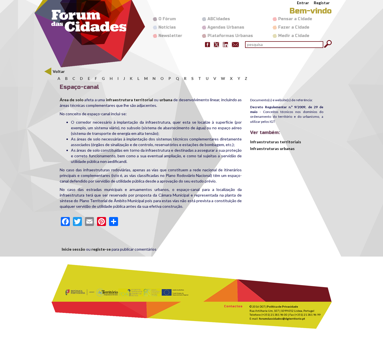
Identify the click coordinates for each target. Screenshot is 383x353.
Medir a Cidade (293, 35)
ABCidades (218, 19)
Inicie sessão (73, 249)
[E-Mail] (235, 44)
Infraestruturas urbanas (272, 148)
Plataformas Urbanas (230, 35)
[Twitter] (216, 44)
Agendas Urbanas (225, 27)
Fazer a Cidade (293, 27)
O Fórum (167, 19)
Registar (322, 2)
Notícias (167, 27)
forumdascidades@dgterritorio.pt (282, 318)
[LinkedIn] (225, 44)
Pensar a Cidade (295, 19)
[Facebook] (207, 44)
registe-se (101, 249)
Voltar (59, 71)
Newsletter (170, 35)
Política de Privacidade (282, 306)
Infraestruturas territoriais (275, 141)
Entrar (303, 2)
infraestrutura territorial (129, 99)
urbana (166, 99)
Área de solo (72, 99)
